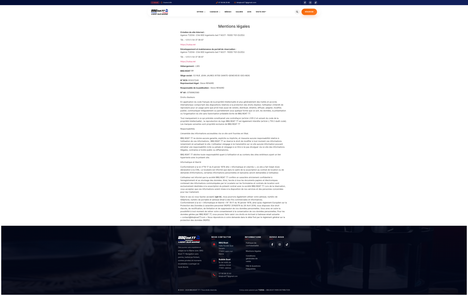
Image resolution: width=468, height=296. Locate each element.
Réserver (309, 12)
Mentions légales (253, 251)
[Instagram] (310, 3)
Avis (249, 12)
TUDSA (261, 290)
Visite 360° (261, 12)
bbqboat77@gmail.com (228, 276)
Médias (228, 12)
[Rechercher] (297, 11)
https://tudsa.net (188, 44)
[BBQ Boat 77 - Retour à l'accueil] (159, 12)
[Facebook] (305, 3)
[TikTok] (316, 3)
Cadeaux (214, 12)
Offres (200, 12)
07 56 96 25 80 (225, 273)
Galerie (239, 12)
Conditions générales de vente (252, 258)
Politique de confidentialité (252, 244)
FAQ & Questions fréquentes (253, 267)
